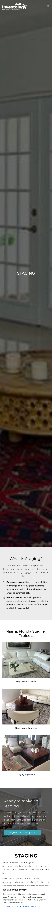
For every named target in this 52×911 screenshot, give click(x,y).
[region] (26, 898)
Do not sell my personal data (20, 906)
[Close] (49, 887)
